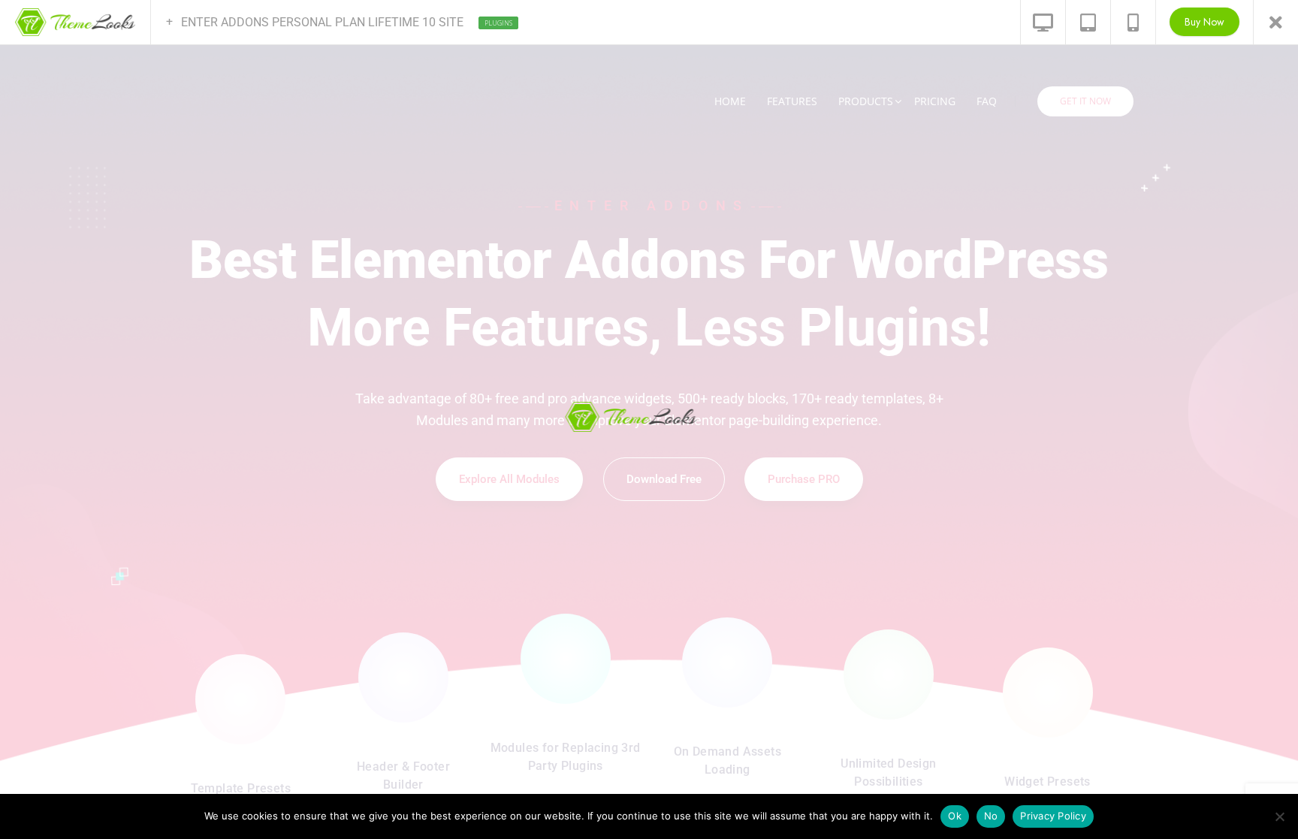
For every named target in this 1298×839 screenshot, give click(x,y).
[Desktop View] (1042, 22)
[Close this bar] (1275, 22)
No (991, 816)
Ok (954, 816)
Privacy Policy (1053, 816)
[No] (1279, 816)
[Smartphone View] (1132, 22)
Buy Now (1204, 21)
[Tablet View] (1087, 22)
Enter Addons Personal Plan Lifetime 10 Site (329, 22)
